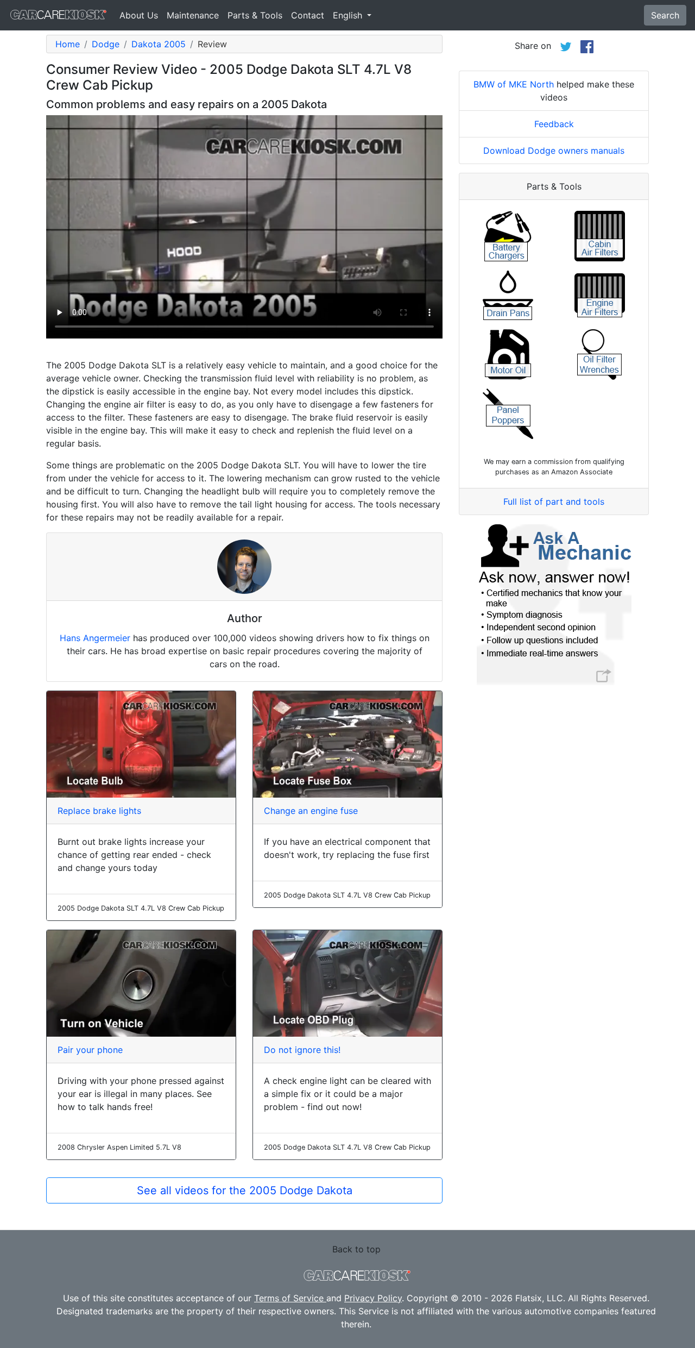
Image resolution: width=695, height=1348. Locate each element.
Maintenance (193, 15)
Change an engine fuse (311, 810)
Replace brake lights (99, 810)
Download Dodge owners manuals (553, 150)
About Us (138, 15)
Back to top (356, 1249)
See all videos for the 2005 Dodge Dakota (244, 1190)
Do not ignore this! (302, 1049)
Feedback (554, 123)
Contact (307, 15)
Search (665, 15)
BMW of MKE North (513, 84)
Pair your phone (90, 1049)
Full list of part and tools (553, 501)
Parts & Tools (255, 15)
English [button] (349, 15)
